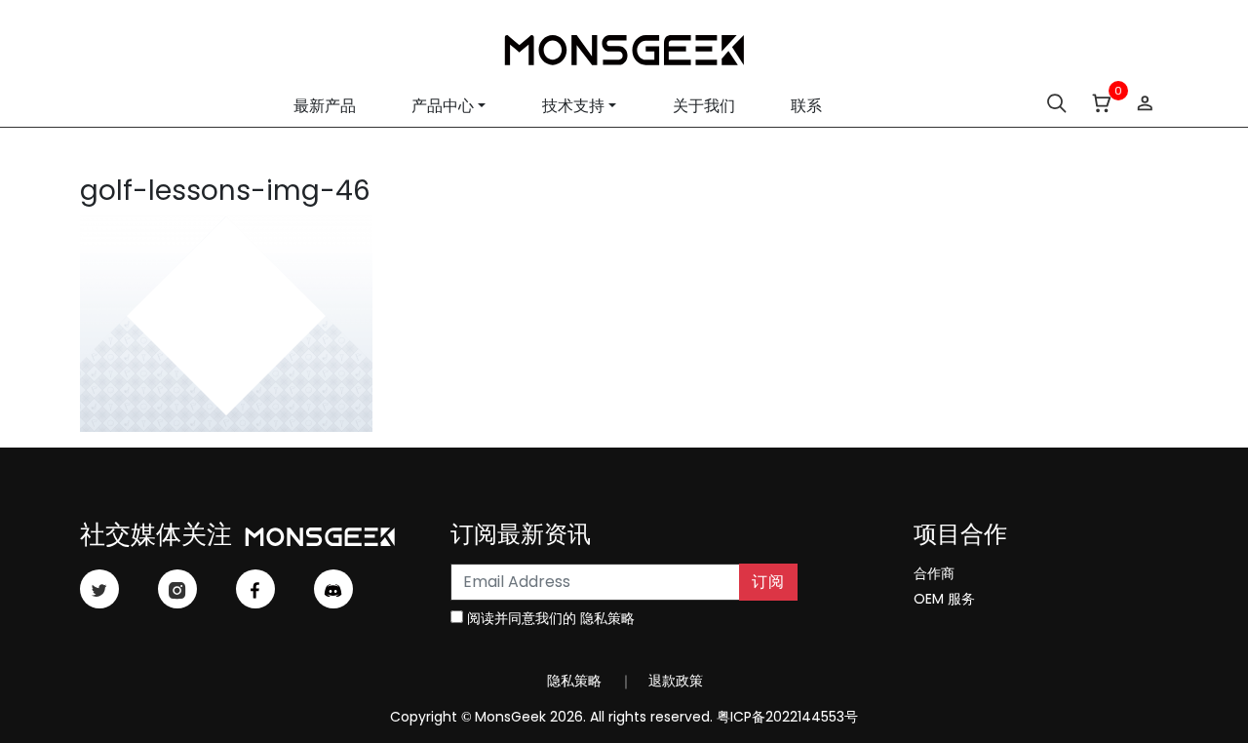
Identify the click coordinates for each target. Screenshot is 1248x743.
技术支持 (573, 106)
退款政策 (673, 680)
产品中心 (442, 106)
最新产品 (324, 106)
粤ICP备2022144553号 (787, 716)
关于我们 (704, 106)
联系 (806, 106)
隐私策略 (607, 618)
